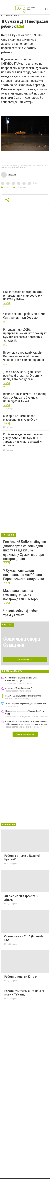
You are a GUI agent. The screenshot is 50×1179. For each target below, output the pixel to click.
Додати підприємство (25, 734)
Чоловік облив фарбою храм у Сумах (21, 613)
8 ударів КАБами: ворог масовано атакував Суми (20, 417)
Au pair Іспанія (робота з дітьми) (21, 898)
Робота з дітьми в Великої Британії (22, 857)
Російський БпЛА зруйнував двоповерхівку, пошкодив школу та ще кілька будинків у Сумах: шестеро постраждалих (24, 550)
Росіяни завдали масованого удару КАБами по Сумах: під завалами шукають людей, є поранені (23, 439)
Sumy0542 (12, 175)
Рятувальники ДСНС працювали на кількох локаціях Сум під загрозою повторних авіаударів (25, 335)
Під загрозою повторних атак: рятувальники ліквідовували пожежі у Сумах (23, 295)
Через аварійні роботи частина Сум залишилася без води (24, 315)
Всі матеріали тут (25, 659)
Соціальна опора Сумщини (21, 642)
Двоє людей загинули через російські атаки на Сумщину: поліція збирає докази (23, 375)
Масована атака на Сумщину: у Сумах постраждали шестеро (20, 594)
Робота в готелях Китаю (20, 977)
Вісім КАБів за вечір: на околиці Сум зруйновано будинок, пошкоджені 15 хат (25, 397)
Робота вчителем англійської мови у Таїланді (24, 992)
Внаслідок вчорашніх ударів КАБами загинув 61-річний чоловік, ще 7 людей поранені (23, 356)
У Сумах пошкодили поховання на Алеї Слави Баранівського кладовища (23, 574)
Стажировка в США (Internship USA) (24, 938)
